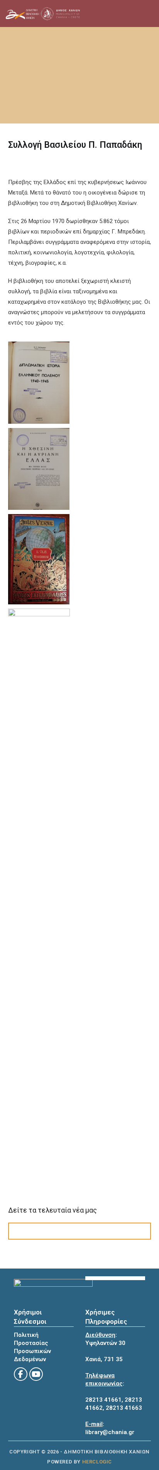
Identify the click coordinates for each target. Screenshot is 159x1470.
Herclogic (97, 1462)
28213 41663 (124, 1407)
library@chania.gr (109, 1432)
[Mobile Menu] (128, 13)
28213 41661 (103, 1399)
